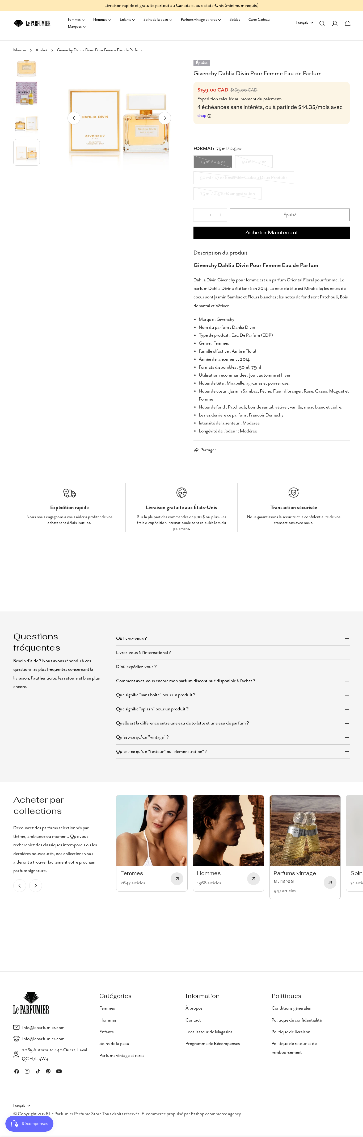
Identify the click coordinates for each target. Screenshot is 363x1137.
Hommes (108, 1020)
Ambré (41, 50)
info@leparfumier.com (43, 1027)
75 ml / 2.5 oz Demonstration (227, 195)
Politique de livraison (291, 1031)
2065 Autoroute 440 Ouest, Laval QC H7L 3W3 (54, 1054)
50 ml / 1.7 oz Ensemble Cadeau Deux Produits (244, 179)
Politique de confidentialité (297, 1020)
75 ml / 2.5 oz (216, 163)
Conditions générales (291, 1008)
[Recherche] (322, 23)
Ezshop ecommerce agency (216, 1114)
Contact (193, 1020)
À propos (193, 1008)
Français (302, 22)
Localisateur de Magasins (209, 1031)
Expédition (207, 99)
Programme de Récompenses (212, 1043)
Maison (19, 50)
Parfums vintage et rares (121, 1055)
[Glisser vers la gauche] (73, 118)
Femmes (107, 1008)
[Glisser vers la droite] (164, 118)
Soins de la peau (114, 1043)
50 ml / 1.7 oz (257, 163)
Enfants (106, 1031)
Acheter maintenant (271, 233)
